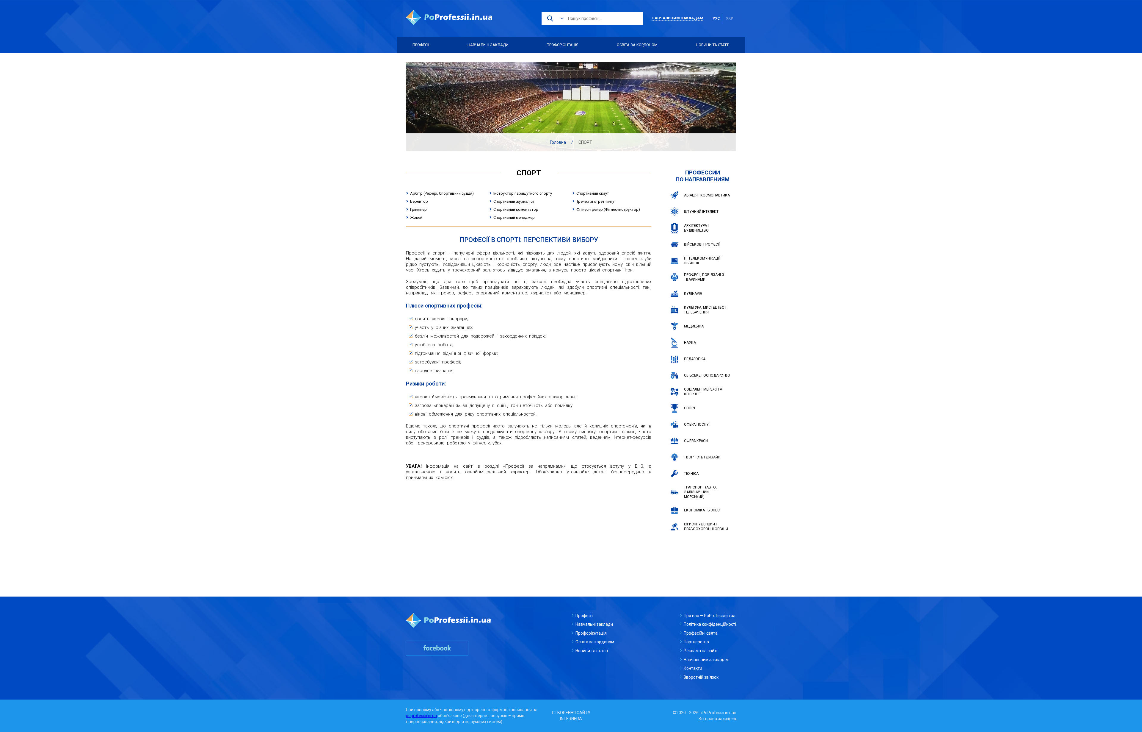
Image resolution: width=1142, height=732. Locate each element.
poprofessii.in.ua (421, 715)
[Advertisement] (528, 528)
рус (716, 18)
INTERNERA (571, 718)
